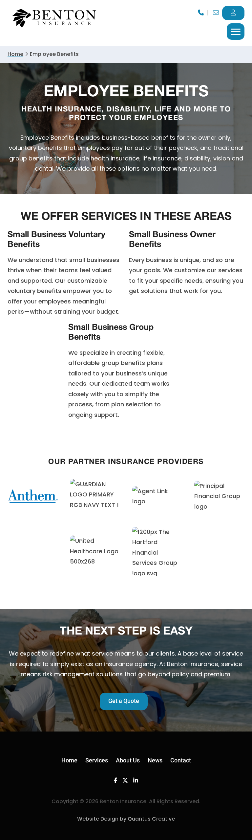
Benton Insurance (55, 18)
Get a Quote (123, 700)
